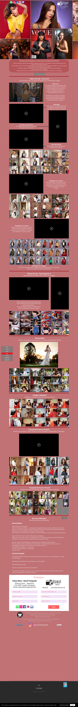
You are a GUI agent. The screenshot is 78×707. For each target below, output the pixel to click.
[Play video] (26, 113)
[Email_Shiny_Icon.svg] (23, 2)
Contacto (7, 355)
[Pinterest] (20, 2)
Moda (7, 353)
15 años (7, 349)
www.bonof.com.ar (58, 587)
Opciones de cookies (64, 705)
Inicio (7, 347)
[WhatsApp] (11, 2)
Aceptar (72, 705)
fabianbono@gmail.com (27, 587)
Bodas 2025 (7, 359)
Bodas (7, 351)
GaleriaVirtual (7, 357)
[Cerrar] (76, 705)
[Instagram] (14, 2)
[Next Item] (76, 30)
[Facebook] (17, 2)
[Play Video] (26, 92)
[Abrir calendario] (65, 596)
